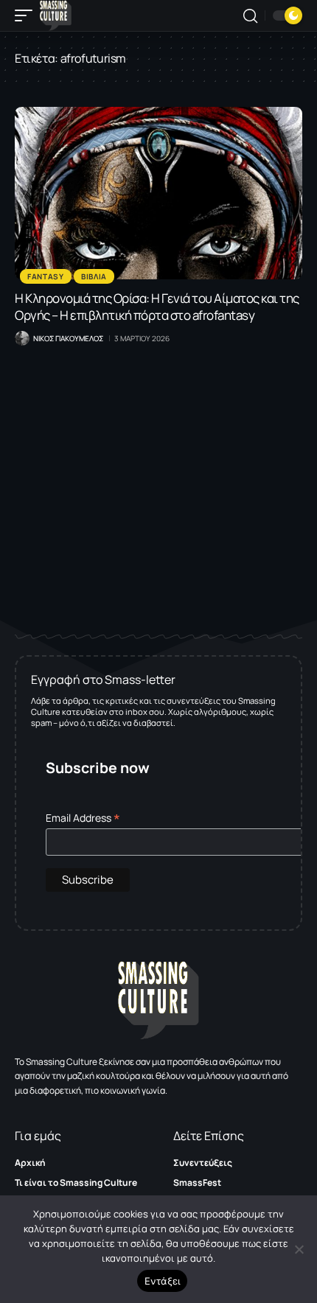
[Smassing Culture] (56, 15)
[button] (27, 15)
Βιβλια (94, 276)
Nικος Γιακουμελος (68, 338)
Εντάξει (162, 1281)
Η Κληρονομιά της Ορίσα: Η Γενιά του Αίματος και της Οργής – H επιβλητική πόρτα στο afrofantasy (157, 307)
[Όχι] (298, 1249)
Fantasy (45, 276)
